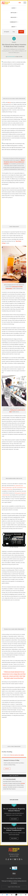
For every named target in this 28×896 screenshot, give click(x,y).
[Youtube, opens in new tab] (11, 859)
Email (25, 894)
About (13, 26)
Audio (13, 8)
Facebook (2, 894)
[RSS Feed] (22, 859)
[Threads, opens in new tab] (17, 859)
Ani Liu (9, 102)
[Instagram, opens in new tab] (6, 859)
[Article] (14, 39)
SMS (16, 894)
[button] (19, 2)
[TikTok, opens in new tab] (8, 859)
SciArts (14, 42)
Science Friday (6, 3)
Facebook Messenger (7, 894)
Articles (13, 12)
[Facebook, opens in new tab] (13, 859)
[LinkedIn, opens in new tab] (20, 859)
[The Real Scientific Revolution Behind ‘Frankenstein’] (14, 833)
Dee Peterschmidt (11, 56)
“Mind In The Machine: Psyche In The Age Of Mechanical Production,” (14, 162)
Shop (14, 31)
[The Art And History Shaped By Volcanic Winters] (14, 813)
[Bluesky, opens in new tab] (15, 859)
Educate (13, 17)
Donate (21, 31)
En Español (6, 31)
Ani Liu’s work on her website (17, 755)
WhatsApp (21, 894)
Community (13, 22)
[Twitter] (11, 894)
